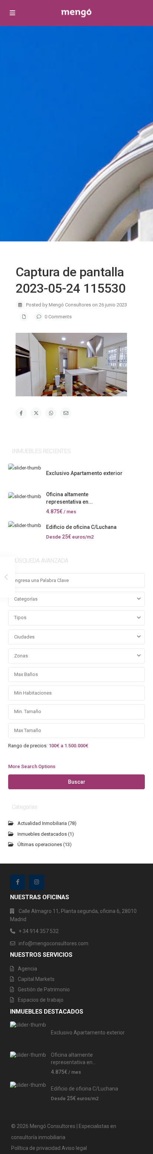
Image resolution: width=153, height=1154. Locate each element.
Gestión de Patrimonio (44, 989)
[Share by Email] (65, 413)
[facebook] (17, 882)
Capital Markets (36, 979)
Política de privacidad (36, 1148)
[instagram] (36, 882)
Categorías (26, 599)
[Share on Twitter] (36, 413)
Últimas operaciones (39, 844)
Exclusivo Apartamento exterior (84, 473)
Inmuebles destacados (42, 834)
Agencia (27, 969)
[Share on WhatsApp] (50, 413)
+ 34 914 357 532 (39, 931)
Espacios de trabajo (41, 1000)
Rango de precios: (28, 745)
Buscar (76, 782)
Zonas (21, 656)
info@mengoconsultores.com (53, 943)
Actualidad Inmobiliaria (42, 823)
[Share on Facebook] (21, 413)
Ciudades (24, 637)
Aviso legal (74, 1148)
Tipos (20, 617)
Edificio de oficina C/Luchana (81, 527)
